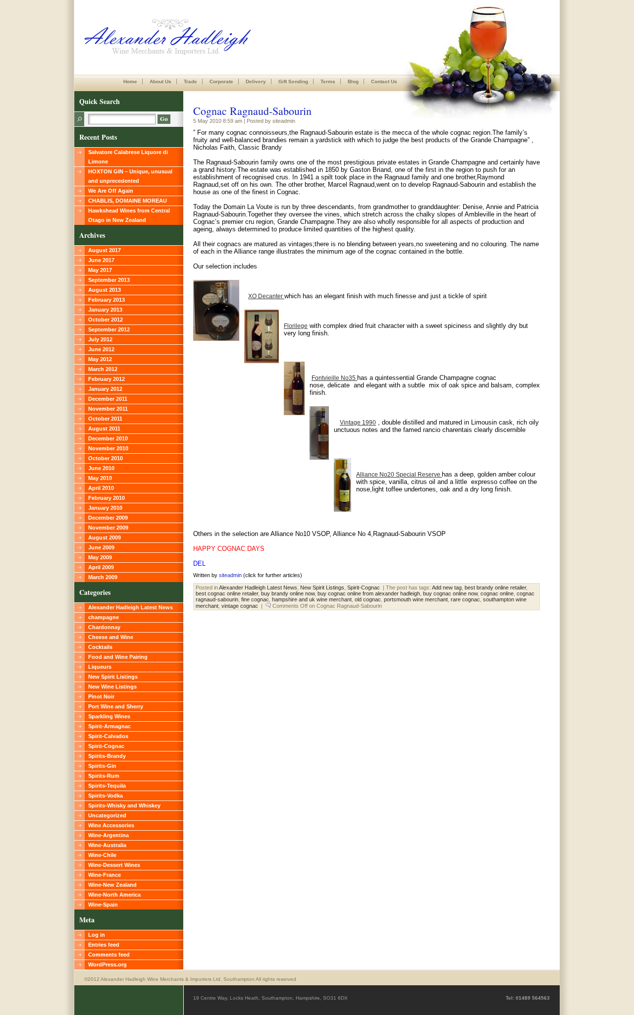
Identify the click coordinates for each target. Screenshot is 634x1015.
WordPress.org (107, 964)
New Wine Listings (112, 687)
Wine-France (104, 875)
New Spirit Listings (113, 677)
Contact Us (384, 81)
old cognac (368, 599)
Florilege (296, 325)
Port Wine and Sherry (115, 706)
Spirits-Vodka (105, 796)
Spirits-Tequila (107, 786)
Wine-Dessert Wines (114, 865)
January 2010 (105, 508)
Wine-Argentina (108, 835)
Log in (96, 935)
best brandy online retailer (495, 587)
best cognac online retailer (227, 593)
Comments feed (109, 955)
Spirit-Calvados (108, 736)
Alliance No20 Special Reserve (399, 474)
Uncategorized (107, 815)
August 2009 (104, 537)
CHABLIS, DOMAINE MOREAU (127, 201)
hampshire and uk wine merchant (312, 599)
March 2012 (102, 369)
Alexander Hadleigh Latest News (130, 607)
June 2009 (101, 547)
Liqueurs (99, 667)
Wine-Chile (102, 855)
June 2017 (101, 260)
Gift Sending (293, 81)
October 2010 (105, 458)
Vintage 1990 (358, 422)
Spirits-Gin (102, 766)
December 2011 (107, 399)
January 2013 (105, 310)
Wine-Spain (103, 905)
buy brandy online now (288, 593)
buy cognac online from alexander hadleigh (368, 593)
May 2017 (100, 270)
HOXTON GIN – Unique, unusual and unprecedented (130, 176)
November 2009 (108, 528)
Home (130, 81)
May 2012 (100, 359)
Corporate (221, 81)
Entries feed (103, 945)
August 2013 (104, 290)
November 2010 (108, 448)
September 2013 (109, 280)
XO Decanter (266, 296)
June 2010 (101, 468)
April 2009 (101, 567)
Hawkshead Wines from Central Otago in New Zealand (129, 215)
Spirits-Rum (103, 776)
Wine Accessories (111, 825)
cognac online (497, 593)
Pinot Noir (101, 696)
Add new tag (447, 587)
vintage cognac (239, 606)
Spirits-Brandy (107, 756)
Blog (353, 81)
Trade (190, 81)
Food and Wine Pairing (118, 657)
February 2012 (106, 379)
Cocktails (100, 647)
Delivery (256, 81)
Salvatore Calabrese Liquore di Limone (128, 156)
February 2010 (106, 498)
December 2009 (108, 518)
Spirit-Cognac (106, 746)
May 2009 (100, 557)
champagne (103, 617)
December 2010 (108, 438)
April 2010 (101, 488)
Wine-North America (114, 895)
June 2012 (101, 349)
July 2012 (100, 339)
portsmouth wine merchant (416, 599)
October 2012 (105, 319)
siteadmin (230, 575)
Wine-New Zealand (112, 885)
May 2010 (100, 478)
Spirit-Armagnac (109, 726)
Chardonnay (104, 627)
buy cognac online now (450, 593)
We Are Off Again (110, 191)
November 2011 (108, 409)
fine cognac (255, 599)
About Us (160, 81)
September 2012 (109, 329)
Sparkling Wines (109, 716)
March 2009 (102, 577)
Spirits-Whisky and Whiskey (124, 805)
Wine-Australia (107, 845)
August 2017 (104, 250)
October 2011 (105, 419)
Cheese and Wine (110, 637)
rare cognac (465, 599)
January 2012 (105, 389)
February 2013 (106, 300)
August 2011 (104, 428)
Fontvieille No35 (334, 377)
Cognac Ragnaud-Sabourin (252, 111)
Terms (327, 81)
